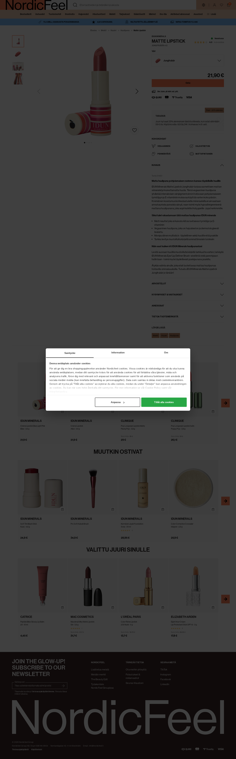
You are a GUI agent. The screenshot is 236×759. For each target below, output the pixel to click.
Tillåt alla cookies (164, 402)
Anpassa (116, 402)
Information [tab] (118, 352)
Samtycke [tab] (69, 353)
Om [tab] (166, 352)
